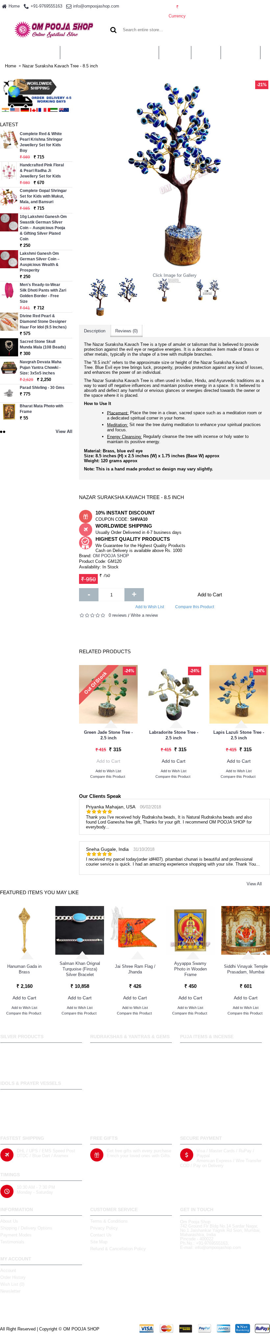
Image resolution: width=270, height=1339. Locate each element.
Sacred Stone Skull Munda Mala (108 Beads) (43, 344)
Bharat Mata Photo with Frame (41, 409)
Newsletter (10, 1291)
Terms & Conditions (109, 1221)
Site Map (98, 1241)
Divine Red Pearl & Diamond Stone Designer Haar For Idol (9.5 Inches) (43, 321)
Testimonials (12, 1241)
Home (10, 65)
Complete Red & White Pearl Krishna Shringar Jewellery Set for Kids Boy (41, 142)
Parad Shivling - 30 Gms (42, 387)
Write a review (144, 615)
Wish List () (12, 1284)
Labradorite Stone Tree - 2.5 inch (173, 735)
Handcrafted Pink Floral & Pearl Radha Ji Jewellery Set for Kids (42, 171)
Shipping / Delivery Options (26, 1228)
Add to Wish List (149, 607)
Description (94, 330)
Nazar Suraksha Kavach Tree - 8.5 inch (60, 65)
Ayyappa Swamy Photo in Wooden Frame (190, 969)
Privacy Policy (104, 1228)
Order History (13, 1277)
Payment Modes (16, 1234)
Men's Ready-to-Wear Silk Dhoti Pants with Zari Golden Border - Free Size (43, 293)
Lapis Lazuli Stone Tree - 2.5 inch (238, 735)
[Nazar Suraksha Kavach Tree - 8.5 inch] (98, 297)
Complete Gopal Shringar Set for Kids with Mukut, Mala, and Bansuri (43, 196)
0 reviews (118, 615)
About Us (9, 1221)
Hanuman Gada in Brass (24, 969)
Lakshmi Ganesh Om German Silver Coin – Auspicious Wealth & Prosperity (40, 262)
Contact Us (101, 1234)
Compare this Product (194, 607)
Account (8, 1270)
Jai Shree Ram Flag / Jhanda (135, 969)
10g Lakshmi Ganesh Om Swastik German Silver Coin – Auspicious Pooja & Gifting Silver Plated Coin (43, 227)
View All (254, 883)
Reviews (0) (126, 330)
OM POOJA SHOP (111, 555)
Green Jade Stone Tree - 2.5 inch (108, 735)
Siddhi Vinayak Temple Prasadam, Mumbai (246, 969)
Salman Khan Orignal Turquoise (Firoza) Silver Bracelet (80, 969)
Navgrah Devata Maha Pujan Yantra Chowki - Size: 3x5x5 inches (41, 367)
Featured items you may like (39, 892)
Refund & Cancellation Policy (118, 1248)
